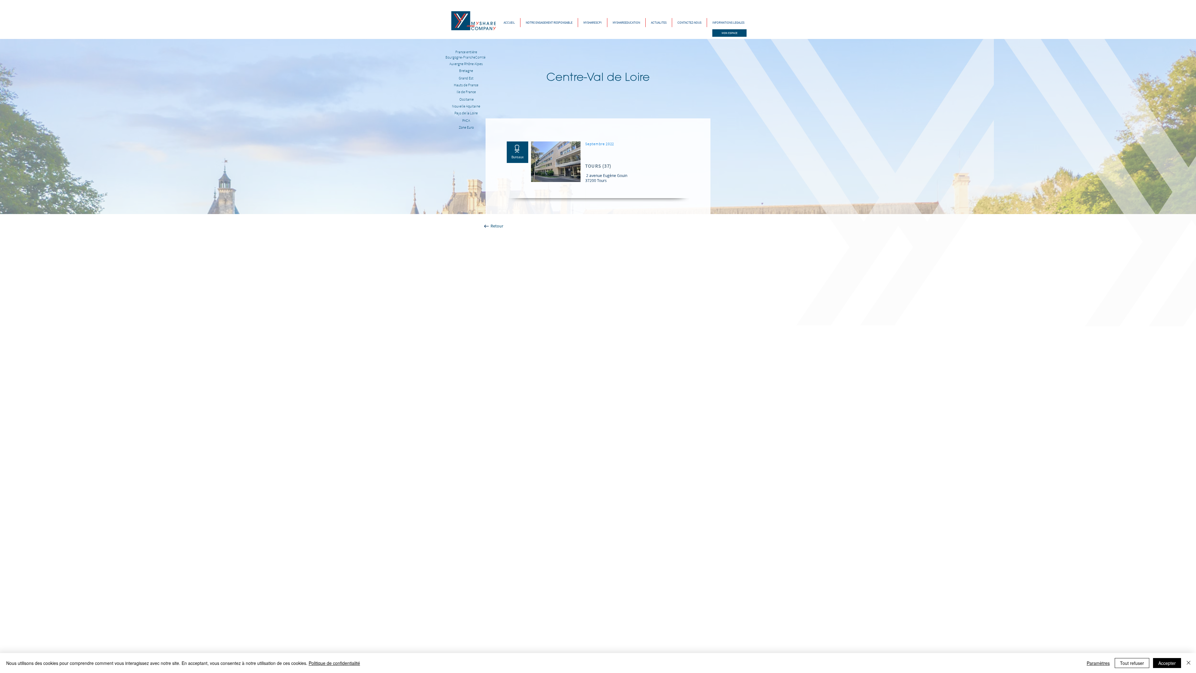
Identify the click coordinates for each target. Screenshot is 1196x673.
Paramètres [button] (1098, 663)
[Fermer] (1188, 663)
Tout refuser (1132, 663)
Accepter (1167, 663)
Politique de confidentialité (334, 663)
